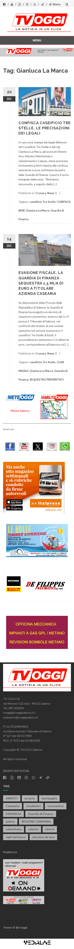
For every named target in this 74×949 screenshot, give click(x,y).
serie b (49, 829)
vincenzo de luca (43, 837)
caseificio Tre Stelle (43, 201)
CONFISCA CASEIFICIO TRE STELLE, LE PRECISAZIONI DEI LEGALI (44, 128)
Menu (57, 4)
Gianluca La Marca (37, 210)
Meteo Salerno (20, 410)
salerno (33, 829)
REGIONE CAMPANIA (36, 821)
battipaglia (49, 798)
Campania (12, 806)
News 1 (52, 193)
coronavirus (55, 806)
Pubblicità (10, 852)
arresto (29, 798)
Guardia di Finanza (40, 814)
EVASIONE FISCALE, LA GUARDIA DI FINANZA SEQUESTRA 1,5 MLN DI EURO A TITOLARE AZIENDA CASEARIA (41, 283)
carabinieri (33, 806)
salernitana (13, 829)
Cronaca (40, 193)
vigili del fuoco (15, 837)
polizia (10, 821)
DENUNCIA (13, 814)
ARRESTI (12, 798)
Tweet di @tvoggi (15, 927)
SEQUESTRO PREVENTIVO (47, 379)
